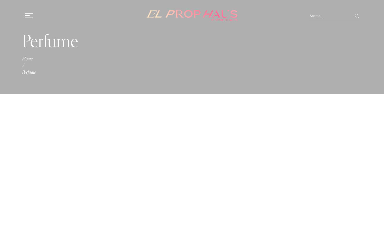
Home (27, 59)
